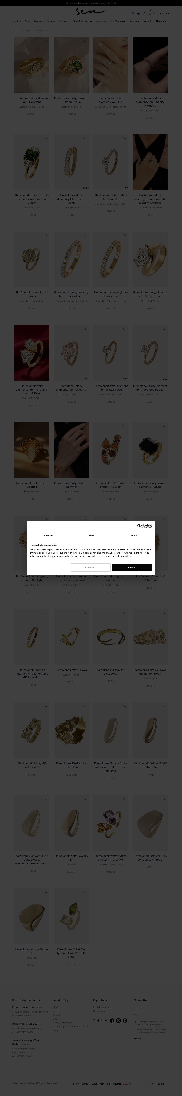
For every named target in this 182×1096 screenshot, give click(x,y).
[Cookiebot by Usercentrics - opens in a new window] (139, 526)
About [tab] (134, 535)
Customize (89, 567)
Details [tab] (91, 535)
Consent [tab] (48, 535)
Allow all (131, 567)
